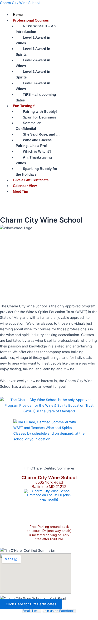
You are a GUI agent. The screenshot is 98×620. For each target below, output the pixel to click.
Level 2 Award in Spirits (33, 74)
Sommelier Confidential (28, 126)
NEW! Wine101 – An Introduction (36, 29)
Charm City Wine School (19, 3)
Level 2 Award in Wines (33, 63)
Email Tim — (31, 611)
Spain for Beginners (39, 117)
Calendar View (25, 186)
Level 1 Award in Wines (33, 40)
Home (18, 15)
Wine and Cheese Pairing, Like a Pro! (34, 143)
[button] (54, 20)
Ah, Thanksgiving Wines (34, 160)
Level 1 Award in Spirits (33, 51)
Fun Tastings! (24, 106)
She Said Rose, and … (41, 134)
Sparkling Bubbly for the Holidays (36, 171)
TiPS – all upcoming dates (36, 97)
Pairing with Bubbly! (40, 112)
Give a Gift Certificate (31, 180)
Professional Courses (31, 20)
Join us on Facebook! (59, 611)
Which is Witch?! (37, 151)
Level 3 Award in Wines (33, 86)
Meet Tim (20, 191)
